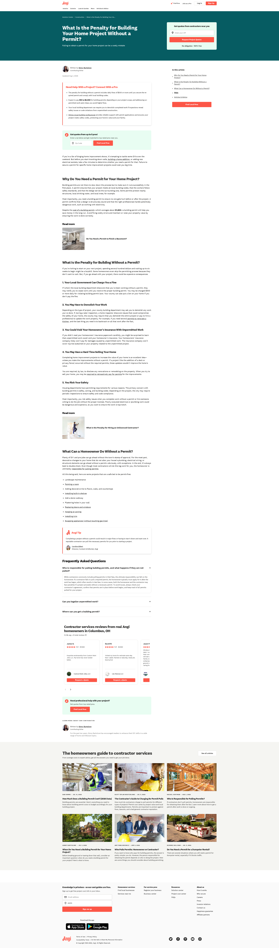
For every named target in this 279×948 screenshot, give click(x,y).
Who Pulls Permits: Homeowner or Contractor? (137, 849)
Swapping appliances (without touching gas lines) (86, 521)
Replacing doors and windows (78, 507)
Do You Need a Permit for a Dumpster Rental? (188, 849)
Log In (199, 3)
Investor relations (203, 904)
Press (199, 901)
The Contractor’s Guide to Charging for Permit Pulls (139, 798)
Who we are (201, 894)
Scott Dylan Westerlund (125, 794)
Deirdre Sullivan (174, 845)
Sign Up (211, 3)
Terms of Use (80, 937)
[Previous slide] (65, 689)
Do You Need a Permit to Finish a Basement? (106, 239)
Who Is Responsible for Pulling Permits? (186, 798)
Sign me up (87, 909)
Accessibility (82, 940)
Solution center (177, 890)
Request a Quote (82, 680)
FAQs (176, 93)
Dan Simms (66, 794)
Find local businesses (126, 890)
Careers (200, 897)
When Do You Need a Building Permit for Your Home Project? (86, 850)
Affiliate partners (203, 915)
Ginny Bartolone (85, 68)
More (92, 9)
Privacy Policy (92, 937)
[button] (65, 689)
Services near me (124, 894)
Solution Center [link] (67, 17)
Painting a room (72, 484)
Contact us (201, 908)
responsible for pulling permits (85, 469)
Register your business (152, 890)
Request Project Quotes (192, 39)
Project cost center (178, 894)
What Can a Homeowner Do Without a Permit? (191, 88)
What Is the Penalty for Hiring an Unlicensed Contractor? (112, 428)
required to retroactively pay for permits (104, 374)
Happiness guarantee (205, 911)
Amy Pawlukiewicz (122, 845)
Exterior (73, 9)
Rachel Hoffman (173, 794)
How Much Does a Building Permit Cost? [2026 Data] (87, 798)
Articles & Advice (102, 9)
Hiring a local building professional (81, 115)
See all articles (207, 753)
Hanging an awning (73, 512)
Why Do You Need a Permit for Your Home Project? (190, 76)
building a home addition (119, 159)
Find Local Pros (103, 143)
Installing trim (71, 516)
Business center (150, 894)
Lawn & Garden (83, 9)
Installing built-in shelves (76, 493)
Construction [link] (79, 17)
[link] (82, 662)
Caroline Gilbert (77, 546)
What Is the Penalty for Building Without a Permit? (190, 83)
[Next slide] (70, 689)
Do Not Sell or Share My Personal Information (106, 940)
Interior (65, 9)
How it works (202, 890)
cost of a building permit (83, 210)
